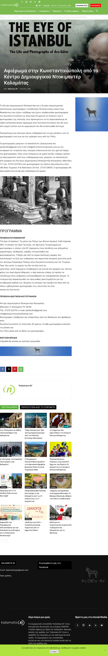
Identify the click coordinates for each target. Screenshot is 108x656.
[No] (104, 650)
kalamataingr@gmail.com (17, 570)
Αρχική (2, 17)
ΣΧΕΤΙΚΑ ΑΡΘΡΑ (9, 407)
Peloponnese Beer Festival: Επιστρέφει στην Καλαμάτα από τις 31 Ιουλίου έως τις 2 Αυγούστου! (35, 496)
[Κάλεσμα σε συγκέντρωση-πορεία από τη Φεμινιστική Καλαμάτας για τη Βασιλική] (61, 512)
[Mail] (31, 2)
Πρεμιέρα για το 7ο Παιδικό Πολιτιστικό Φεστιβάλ (8, 493)
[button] (97, 11)
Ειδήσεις (3, 427)
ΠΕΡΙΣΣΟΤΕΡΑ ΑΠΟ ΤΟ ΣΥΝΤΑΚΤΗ (38, 407)
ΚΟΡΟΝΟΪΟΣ (95, 5)
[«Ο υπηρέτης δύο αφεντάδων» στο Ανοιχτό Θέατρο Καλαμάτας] (61, 420)
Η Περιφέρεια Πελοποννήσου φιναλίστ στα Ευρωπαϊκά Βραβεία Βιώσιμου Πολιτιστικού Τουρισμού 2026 (35, 464)
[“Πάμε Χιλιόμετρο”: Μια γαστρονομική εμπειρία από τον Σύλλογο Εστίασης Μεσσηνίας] (36, 420)
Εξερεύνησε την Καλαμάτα (24, 11)
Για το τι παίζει (13, 17)
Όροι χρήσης (5, 575)
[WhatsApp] (20, 369)
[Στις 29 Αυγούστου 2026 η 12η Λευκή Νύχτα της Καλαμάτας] (11, 420)
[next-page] (6, 540)
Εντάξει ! (54, 652)
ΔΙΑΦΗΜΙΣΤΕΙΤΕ (81, 5)
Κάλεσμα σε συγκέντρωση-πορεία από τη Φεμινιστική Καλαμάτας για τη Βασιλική (61, 527)
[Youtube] (39, 2)
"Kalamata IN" (12, 89)
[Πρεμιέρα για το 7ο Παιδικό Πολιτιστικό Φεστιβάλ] (11, 480)
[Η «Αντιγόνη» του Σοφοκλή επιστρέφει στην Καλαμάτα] (11, 449)
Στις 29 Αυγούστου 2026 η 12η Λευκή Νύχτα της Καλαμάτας (10, 432)
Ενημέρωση (44, 11)
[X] (35, 2)
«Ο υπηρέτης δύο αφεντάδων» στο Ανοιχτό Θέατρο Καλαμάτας (60, 432)
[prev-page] (1, 540)
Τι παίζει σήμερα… (72, 11)
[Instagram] (26, 2)
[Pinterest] (14, 369)
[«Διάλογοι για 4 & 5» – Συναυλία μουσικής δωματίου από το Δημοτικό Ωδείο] (36, 512)
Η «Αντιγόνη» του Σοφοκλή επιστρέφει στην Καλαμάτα (11, 461)
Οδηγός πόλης (87, 11)
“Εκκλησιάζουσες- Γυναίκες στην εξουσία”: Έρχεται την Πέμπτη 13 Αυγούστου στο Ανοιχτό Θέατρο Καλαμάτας (60, 464)
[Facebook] (22, 2)
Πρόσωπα (56, 11)
